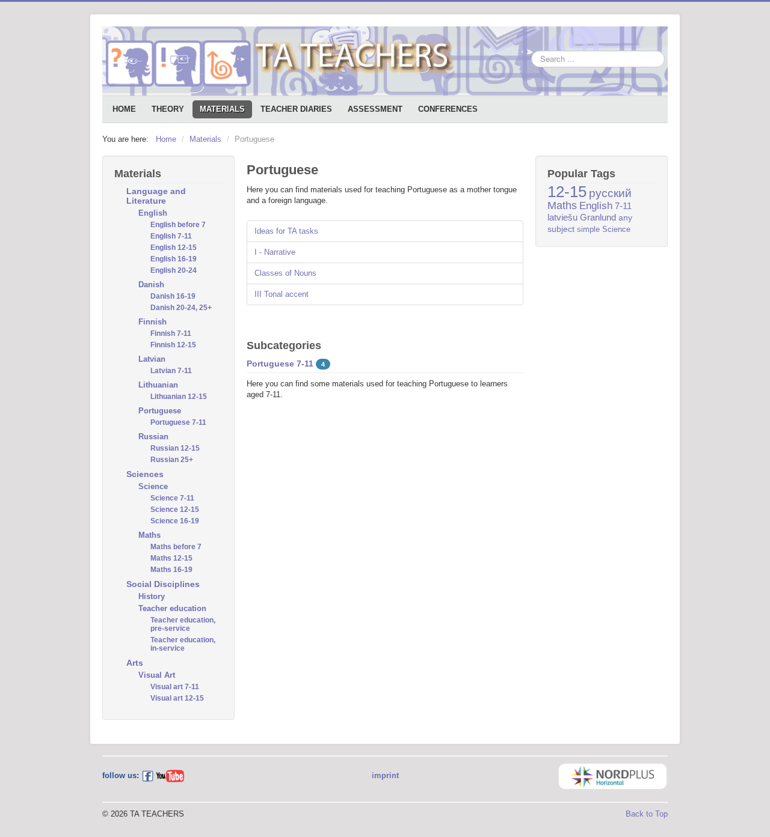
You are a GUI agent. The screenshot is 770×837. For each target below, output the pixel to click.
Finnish (152, 321)
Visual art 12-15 (177, 698)
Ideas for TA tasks (286, 231)
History (151, 596)
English (152, 213)
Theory (168, 109)
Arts (134, 663)
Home (124, 109)
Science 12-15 (174, 509)
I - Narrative (274, 252)
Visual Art (156, 675)
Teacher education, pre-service (182, 624)
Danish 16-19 (173, 296)
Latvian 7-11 (171, 371)
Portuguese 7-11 (178, 422)
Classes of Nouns (285, 273)
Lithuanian (158, 384)
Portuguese (159, 410)
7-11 (623, 206)
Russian (153, 436)
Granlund (598, 217)
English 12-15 (173, 247)
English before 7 (178, 225)
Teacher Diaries (296, 109)
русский (610, 193)
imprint (385, 775)
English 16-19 (173, 259)
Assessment (375, 109)
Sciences (145, 474)
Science (153, 486)
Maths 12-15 (171, 558)
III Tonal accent (281, 294)
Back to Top (647, 813)
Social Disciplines (163, 584)
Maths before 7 (176, 547)
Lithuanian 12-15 (178, 396)
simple (588, 229)
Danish (151, 284)
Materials (222, 109)
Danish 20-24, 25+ (181, 307)
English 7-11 (171, 236)
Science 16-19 (174, 521)
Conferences (448, 109)
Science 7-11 (172, 498)
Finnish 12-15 (173, 345)
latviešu (562, 217)
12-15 (567, 192)
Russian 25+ (171, 459)
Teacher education (172, 608)
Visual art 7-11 (174, 687)
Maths (149, 535)
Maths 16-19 (171, 569)
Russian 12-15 (175, 448)
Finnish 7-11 (170, 333)
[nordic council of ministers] (613, 775)
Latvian (151, 359)
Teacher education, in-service (182, 644)
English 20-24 (173, 270)
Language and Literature (156, 195)
